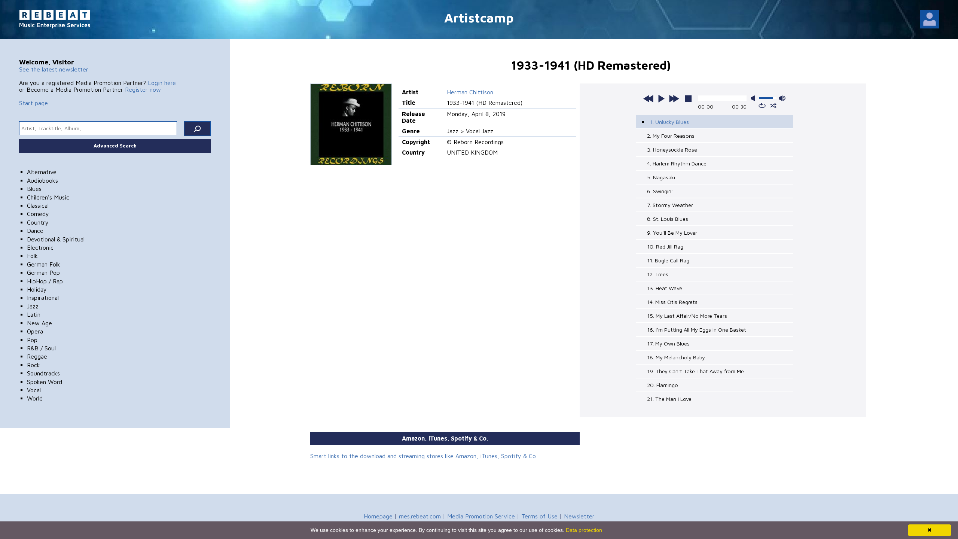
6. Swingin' (660, 191)
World (35, 398)
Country (38, 222)
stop (688, 98)
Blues (34, 188)
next (674, 98)
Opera (35, 331)
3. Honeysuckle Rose (672, 149)
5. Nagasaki (661, 177)
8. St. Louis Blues (667, 219)
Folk (32, 255)
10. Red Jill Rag (665, 246)
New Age (39, 323)
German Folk (43, 264)
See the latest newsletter (53, 69)
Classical (38, 205)
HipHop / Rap (45, 281)
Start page (33, 103)
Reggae (37, 356)
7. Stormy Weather (670, 205)
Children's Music (48, 197)
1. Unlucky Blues (669, 122)
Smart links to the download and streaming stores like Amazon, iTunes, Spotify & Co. (423, 456)
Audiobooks (42, 180)
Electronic (40, 247)
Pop (32, 340)
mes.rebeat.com (420, 516)
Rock (33, 365)
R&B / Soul (41, 348)
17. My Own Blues (668, 343)
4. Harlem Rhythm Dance (677, 163)
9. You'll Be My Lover (672, 232)
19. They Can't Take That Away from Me (695, 371)
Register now (143, 89)
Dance (35, 230)
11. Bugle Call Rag (668, 260)
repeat (762, 105)
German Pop (43, 272)
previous (648, 98)
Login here (162, 82)
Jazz (33, 306)
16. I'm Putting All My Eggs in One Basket (696, 329)
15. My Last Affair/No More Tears (687, 316)
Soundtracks (43, 373)
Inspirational (43, 297)
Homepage (378, 516)
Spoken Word (44, 381)
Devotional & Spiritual (56, 239)
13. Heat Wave (664, 288)
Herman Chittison (470, 92)
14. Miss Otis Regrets (672, 302)
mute (754, 98)
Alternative (42, 171)
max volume (782, 98)
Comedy (38, 213)
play (661, 98)
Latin (33, 314)
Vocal (34, 390)
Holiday (37, 289)
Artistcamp (479, 17)
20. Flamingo (662, 385)
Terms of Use (539, 516)
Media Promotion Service (481, 516)
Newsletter (579, 516)
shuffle (773, 105)
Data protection (584, 530)
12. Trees (657, 274)
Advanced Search (115, 146)
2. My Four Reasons (671, 136)
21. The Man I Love (669, 399)
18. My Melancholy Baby (676, 357)
